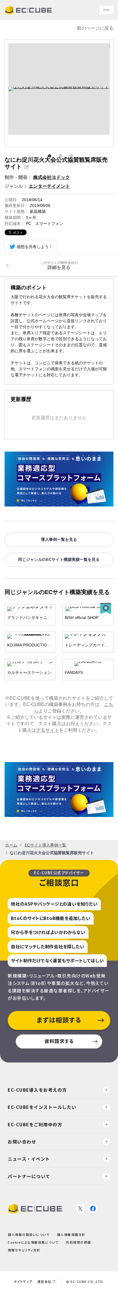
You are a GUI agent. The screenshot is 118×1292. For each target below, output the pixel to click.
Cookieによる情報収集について (33, 1242)
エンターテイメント (49, 186)
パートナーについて (29, 1176)
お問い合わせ (22, 1141)
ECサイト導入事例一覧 (45, 845)
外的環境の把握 (78, 1242)
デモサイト (47, 730)
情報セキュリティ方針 (24, 1250)
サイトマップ (23, 1281)
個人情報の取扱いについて (29, 1234)
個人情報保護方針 (71, 1234)
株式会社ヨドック (51, 177)
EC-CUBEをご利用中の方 (35, 1124)
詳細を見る (59, 265)
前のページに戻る (95, 28)
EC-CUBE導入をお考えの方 (37, 1090)
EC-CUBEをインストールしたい (42, 1107)
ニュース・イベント (29, 1159)
